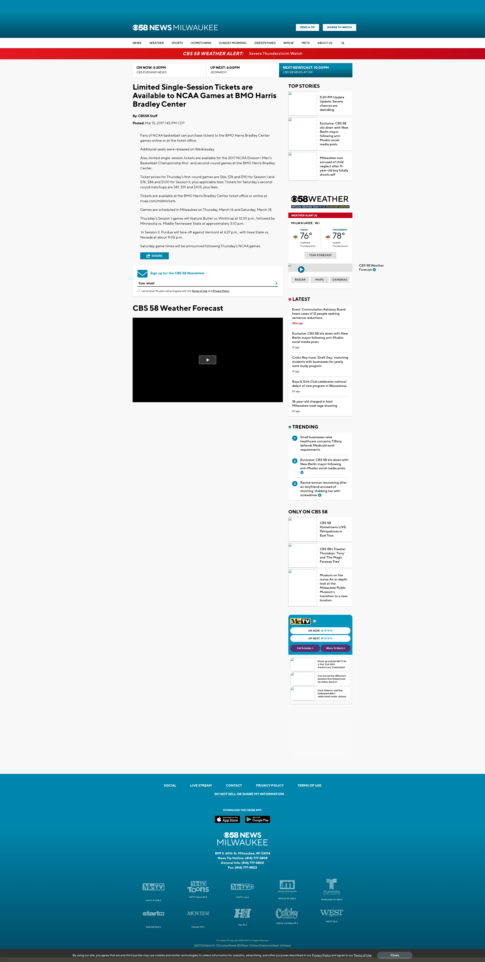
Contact (234, 786)
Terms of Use (199, 291)
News (137, 43)
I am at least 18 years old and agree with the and (185, 291)
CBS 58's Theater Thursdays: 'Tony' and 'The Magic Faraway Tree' (332, 555)
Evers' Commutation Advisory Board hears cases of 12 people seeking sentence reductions (319, 313)
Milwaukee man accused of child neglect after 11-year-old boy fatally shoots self (334, 166)
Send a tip (307, 27)
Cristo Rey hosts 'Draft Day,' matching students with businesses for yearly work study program (320, 362)
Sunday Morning (232, 43)
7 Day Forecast (320, 255)
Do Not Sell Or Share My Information (249, 794)
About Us (325, 43)
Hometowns (201, 43)
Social (170, 786)
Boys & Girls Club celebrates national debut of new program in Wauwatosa (319, 384)
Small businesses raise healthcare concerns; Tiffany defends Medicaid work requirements (321, 443)
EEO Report (242, 945)
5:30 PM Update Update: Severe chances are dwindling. (332, 103)
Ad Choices (285, 945)
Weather (156, 43)
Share (157, 255)
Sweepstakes (265, 43)
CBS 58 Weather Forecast (371, 268)
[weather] (295, 237)
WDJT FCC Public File (204, 945)
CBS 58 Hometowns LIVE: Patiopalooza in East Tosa (333, 529)
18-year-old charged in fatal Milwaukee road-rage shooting (314, 404)
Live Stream (201, 786)
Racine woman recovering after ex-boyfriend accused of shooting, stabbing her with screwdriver (323, 489)
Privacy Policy (221, 291)
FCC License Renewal (226, 945)
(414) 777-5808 (256, 858)
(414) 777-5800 (252, 863)
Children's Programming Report (264, 945)
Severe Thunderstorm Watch (276, 53)
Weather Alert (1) (304, 215)
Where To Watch (339, 27)
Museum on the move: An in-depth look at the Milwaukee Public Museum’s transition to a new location (333, 587)
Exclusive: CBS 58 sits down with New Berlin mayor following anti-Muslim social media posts (334, 133)
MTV (306, 43)
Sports (177, 43)
